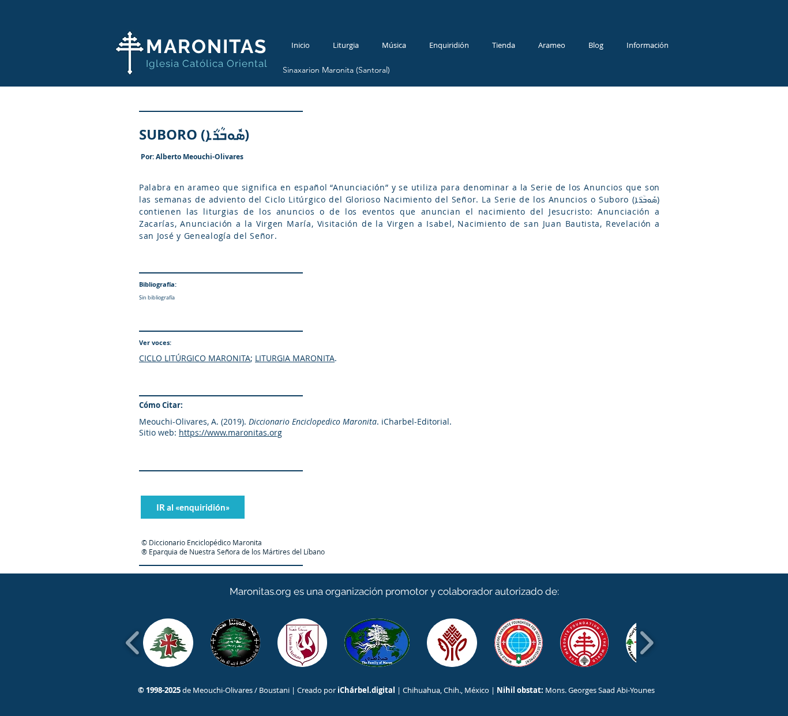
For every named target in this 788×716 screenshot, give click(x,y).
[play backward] (133, 642)
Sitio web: (158, 432)
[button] (168, 642)
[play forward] (646, 642)
